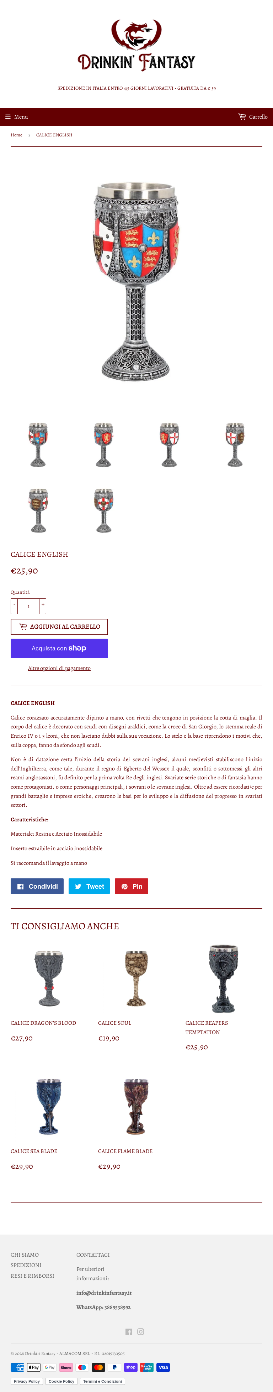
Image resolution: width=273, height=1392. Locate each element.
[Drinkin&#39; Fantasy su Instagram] (140, 1333)
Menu (21, 117)
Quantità (20, 592)
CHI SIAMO (25, 1255)
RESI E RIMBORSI (32, 1276)
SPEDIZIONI (26, 1265)
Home (16, 135)
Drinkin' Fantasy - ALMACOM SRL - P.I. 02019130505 (75, 1353)
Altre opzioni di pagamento (59, 668)
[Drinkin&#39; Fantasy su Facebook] (129, 1333)
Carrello (258, 117)
